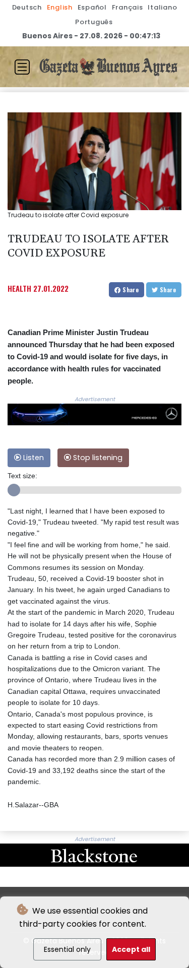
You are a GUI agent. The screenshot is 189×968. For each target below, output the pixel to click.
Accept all (131, 949)
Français (127, 7)
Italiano (162, 7)
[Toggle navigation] (22, 67)
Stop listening (96, 458)
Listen (32, 458)
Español (92, 7)
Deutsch (27, 7)
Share (130, 289)
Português (94, 22)
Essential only (67, 949)
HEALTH (19, 288)
